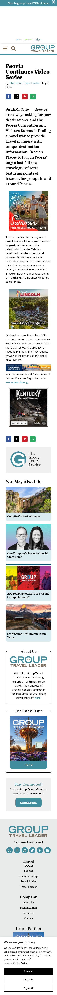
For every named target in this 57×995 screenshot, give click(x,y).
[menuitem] (5, 48)
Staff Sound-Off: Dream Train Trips (26, 635)
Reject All (28, 988)
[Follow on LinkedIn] (47, 850)
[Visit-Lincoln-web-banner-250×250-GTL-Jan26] (28, 331)
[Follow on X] (9, 850)
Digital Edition (28, 907)
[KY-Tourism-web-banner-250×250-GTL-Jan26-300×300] (28, 429)
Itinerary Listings (28, 876)
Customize (28, 979)
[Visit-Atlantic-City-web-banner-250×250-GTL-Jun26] (28, 233)
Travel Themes (28, 886)
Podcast (28, 870)
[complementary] (28, 966)
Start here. (42, 3)
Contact (28, 918)
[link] (8, 96)
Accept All (29, 970)
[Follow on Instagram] (25, 850)
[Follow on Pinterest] (40, 850)
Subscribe (28, 913)
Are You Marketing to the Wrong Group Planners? (28, 595)
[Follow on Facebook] (17, 850)
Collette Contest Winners (23, 516)
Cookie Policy (20, 963)
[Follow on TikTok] (32, 850)
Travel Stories (28, 881)
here (38, 698)
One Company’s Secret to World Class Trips (27, 555)
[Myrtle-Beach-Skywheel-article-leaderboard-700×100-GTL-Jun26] (28, 370)
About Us (28, 902)
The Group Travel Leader (24, 83)
